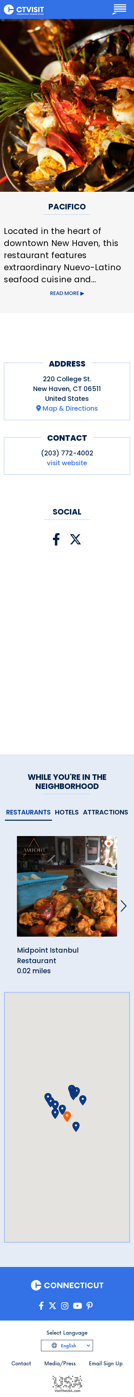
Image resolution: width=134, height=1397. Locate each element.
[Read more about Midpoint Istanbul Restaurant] (67, 890)
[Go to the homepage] (24, 9)
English (68, 1345)
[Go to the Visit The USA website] (67, 1383)
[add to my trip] (108, 844)
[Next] (123, 905)
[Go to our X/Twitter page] (52, 1306)
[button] (55, 1114)
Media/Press (60, 1363)
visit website (67, 463)
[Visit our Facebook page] (56, 539)
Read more (64, 293)
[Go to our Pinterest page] (90, 1306)
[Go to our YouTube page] (77, 1306)
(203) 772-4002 (67, 453)
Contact (21, 1363)
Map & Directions (70, 408)
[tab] (28, 813)
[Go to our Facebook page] (41, 1306)
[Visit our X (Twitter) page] (75, 539)
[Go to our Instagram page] (64, 1306)
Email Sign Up (106, 1363)
